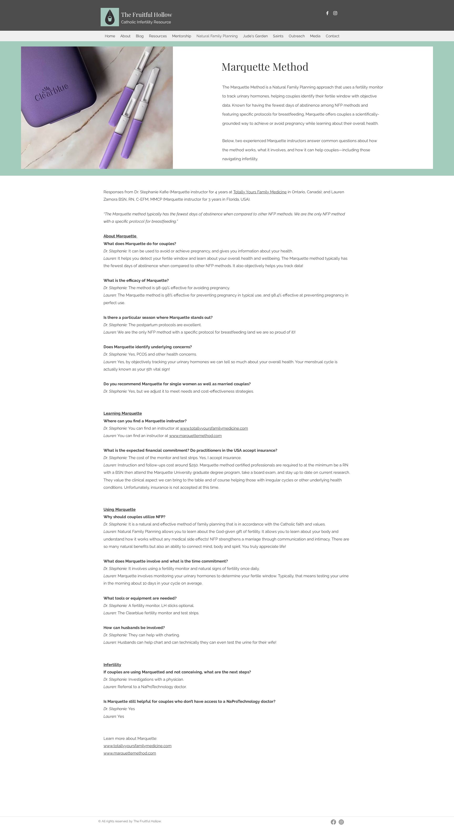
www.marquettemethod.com (195, 435)
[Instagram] (335, 13)
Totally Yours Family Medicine (260, 192)
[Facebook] (327, 13)
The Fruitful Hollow (146, 14)
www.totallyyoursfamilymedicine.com (214, 428)
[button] (125, 36)
